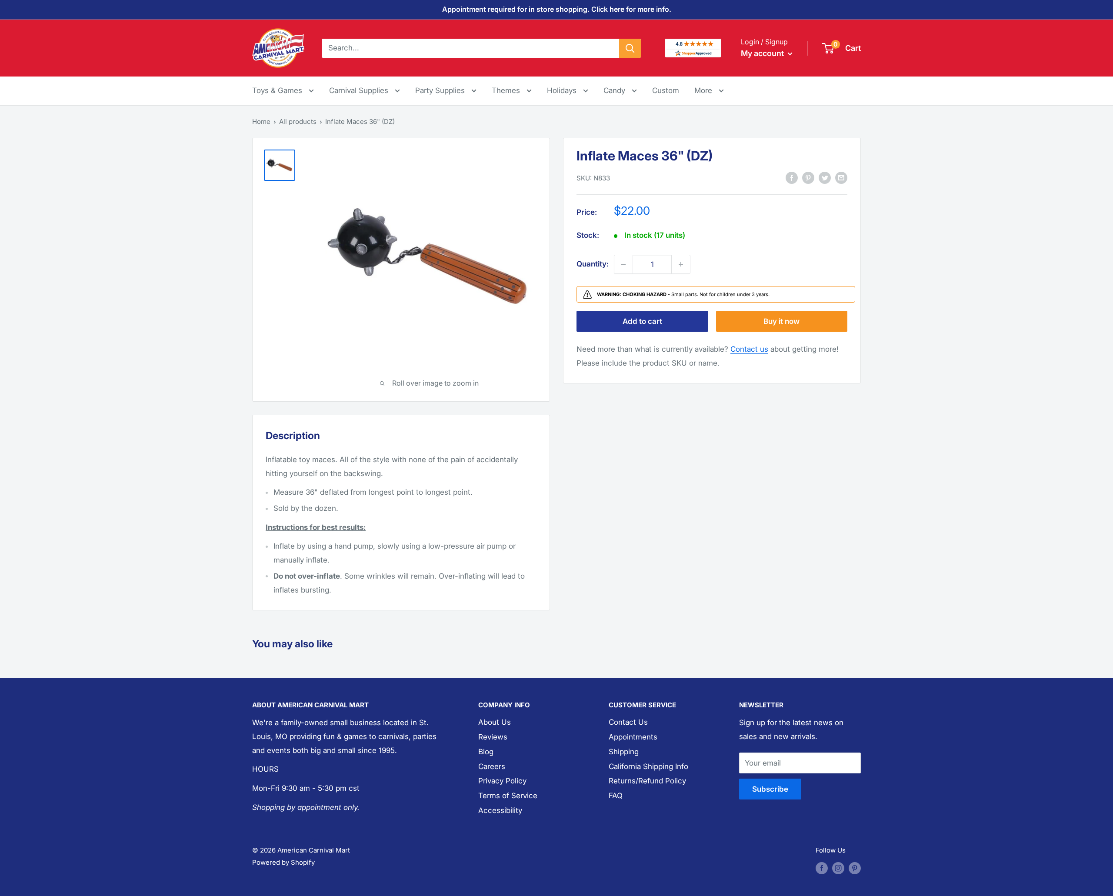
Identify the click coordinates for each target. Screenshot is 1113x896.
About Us (494, 722)
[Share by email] (841, 178)
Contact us (749, 349)
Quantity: (592, 264)
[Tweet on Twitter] (825, 178)
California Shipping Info (648, 766)
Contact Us (628, 722)
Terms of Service (507, 795)
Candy (615, 90)
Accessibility (500, 810)
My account (763, 53)
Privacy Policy (502, 780)
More (709, 90)
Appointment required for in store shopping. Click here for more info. (556, 9)
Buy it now (781, 321)
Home (261, 121)
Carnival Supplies (359, 90)
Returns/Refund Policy (647, 780)
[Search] (630, 47)
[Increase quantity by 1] (681, 264)
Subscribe (770, 789)
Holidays (563, 90)
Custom (665, 90)
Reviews (492, 737)
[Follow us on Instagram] (838, 868)
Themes (507, 90)
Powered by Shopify (283, 862)
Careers (491, 766)
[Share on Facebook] (792, 178)
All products (298, 121)
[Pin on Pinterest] (808, 178)
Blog (485, 751)
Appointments (633, 737)
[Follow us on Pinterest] (855, 868)
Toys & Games (278, 90)
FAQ (616, 795)
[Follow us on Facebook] (822, 868)
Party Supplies (441, 90)
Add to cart (642, 321)
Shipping (624, 751)
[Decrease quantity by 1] (623, 264)
